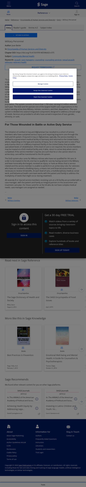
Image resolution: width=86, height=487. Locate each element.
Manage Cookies (43, 84)
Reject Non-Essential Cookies (43, 97)
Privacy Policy (63, 76)
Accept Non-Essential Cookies (43, 90)
